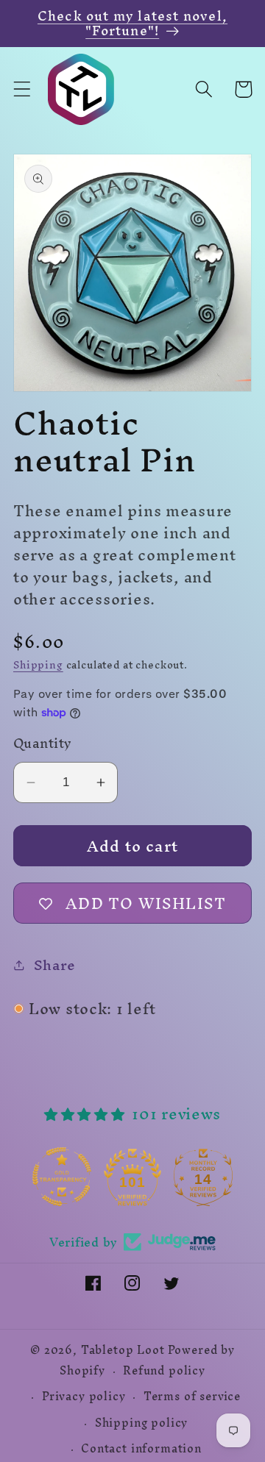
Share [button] (55, 965)
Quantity (42, 743)
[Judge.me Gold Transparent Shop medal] (124, 1176)
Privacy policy (84, 1396)
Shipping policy (141, 1423)
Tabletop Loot (123, 1350)
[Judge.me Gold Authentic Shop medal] (53, 1176)
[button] (22, 89)
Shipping (38, 665)
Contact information (141, 1448)
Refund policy (164, 1370)
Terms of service (192, 1396)
